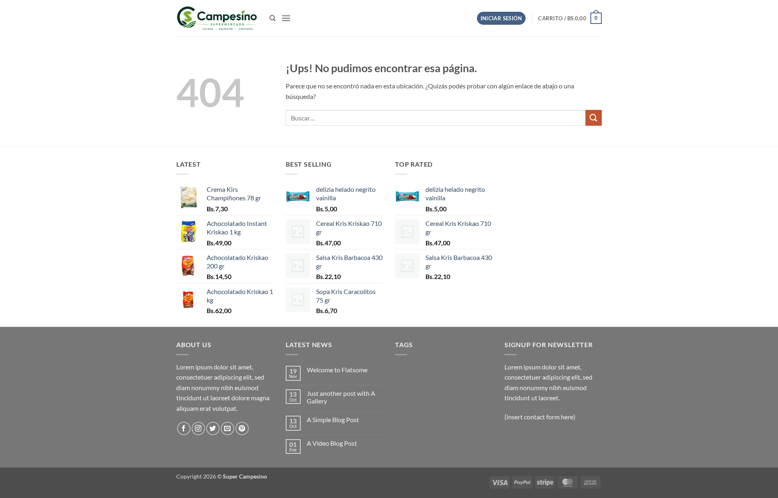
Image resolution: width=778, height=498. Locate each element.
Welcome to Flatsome (337, 370)
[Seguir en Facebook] (183, 428)
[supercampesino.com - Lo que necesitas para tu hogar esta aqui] (216, 18)
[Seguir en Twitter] (213, 428)
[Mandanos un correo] (227, 428)
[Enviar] (594, 118)
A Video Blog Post (332, 443)
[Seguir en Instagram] (198, 428)
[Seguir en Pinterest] (242, 428)
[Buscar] (272, 18)
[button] (286, 18)
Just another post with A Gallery (341, 397)
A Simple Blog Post (333, 419)
